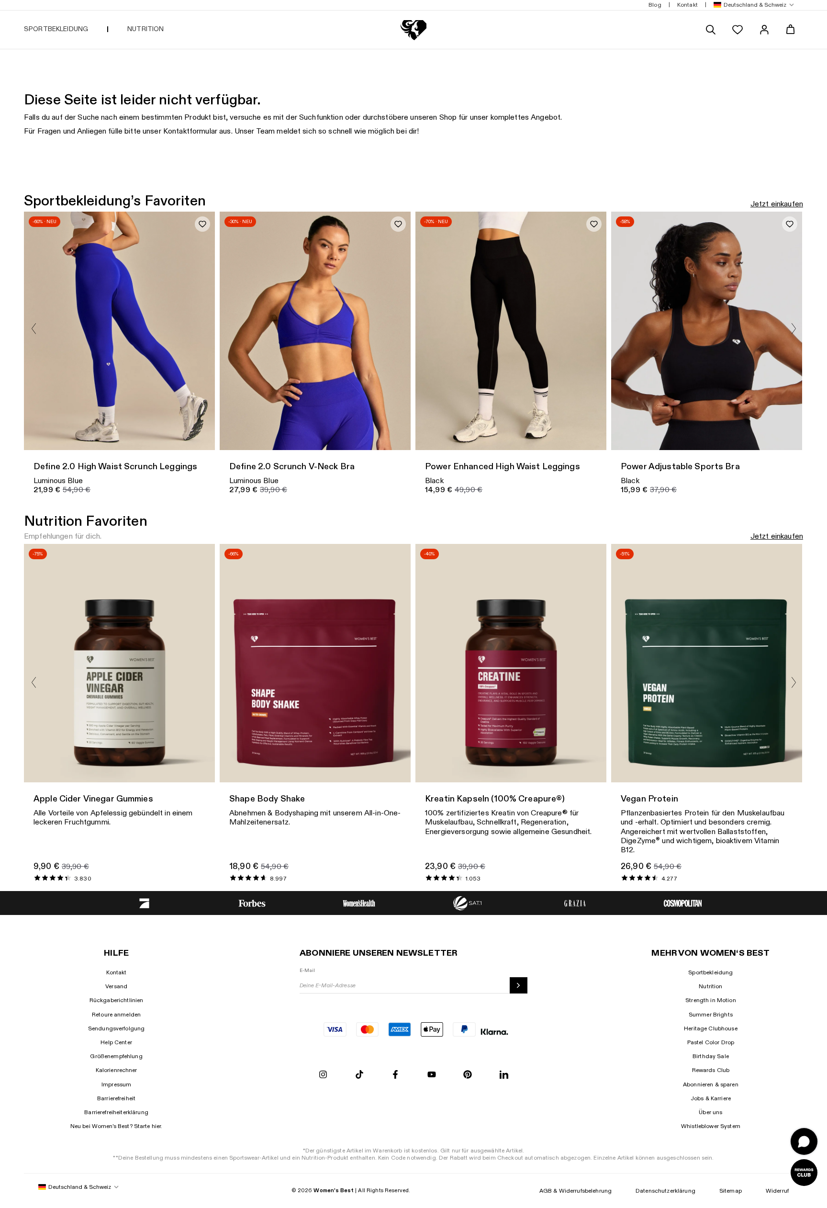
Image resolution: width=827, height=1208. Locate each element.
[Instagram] (323, 1075)
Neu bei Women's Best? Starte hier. (116, 1126)
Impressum (116, 1084)
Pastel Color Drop (710, 1042)
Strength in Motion (710, 1000)
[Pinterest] (467, 1075)
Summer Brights (711, 1014)
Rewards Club (711, 1070)
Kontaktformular (190, 131)
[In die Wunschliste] (202, 224)
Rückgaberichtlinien (116, 1000)
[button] (752, 5)
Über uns (710, 1112)
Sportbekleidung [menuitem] (56, 29)
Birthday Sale (711, 1056)
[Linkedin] (504, 1075)
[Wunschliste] (737, 29)
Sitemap (730, 1190)
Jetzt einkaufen (776, 204)
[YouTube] (431, 1075)
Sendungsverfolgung (116, 1028)
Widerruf (777, 1190)
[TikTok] (359, 1075)
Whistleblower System (710, 1126)
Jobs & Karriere (711, 1098)
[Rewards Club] (804, 1172)
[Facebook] (395, 1075)
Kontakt (116, 972)
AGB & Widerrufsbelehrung (575, 1190)
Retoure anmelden (116, 1014)
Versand (116, 986)
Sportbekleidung (710, 972)
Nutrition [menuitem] (145, 29)
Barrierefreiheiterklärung (116, 1112)
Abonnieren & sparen (710, 1084)
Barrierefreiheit (116, 1098)
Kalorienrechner (116, 1070)
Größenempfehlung (116, 1056)
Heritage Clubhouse (711, 1028)
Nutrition (710, 986)
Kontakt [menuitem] (687, 5)
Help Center (116, 1042)
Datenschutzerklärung (665, 1190)
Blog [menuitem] (654, 5)
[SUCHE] (710, 29)
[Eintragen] (518, 985)
